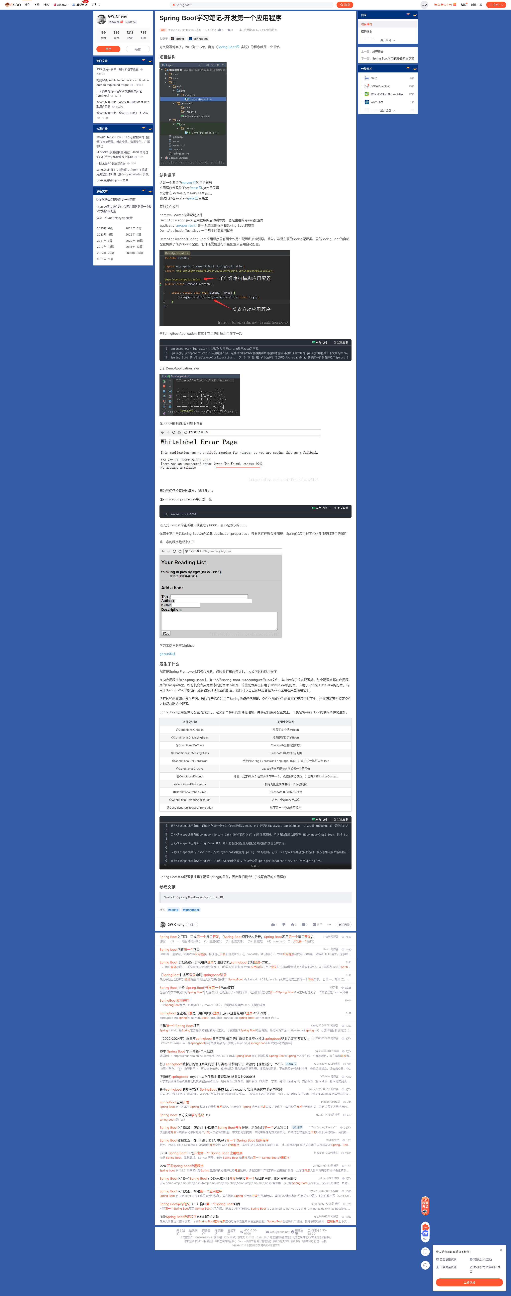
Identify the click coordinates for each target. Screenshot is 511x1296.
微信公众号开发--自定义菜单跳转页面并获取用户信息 (122, 104)
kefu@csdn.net (279, 1232)
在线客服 (299, 1232)
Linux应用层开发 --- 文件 (112, 180)
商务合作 (206, 1232)
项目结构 (366, 24)
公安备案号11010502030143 (196, 1237)
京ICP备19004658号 (225, 1237)
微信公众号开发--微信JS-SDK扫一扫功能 (122, 115)
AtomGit (62, 4)
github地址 (167, 654)
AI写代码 (321, 342)
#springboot (191, 909)
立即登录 (469, 1282)
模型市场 (81, 4)
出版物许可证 (308, 1241)
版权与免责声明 (281, 1241)
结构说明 (366, 31)
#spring (173, 909)
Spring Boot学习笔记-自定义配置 (393, 58)
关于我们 (180, 1232)
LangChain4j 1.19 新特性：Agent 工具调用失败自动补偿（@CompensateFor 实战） (123, 172)
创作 (496, 4)
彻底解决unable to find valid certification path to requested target (122, 82)
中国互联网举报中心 (225, 1241)
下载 (37, 4)
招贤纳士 (193, 1232)
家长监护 (189, 1241)
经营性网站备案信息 (281, 1237)
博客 (27, 4)
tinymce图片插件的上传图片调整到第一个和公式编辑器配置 (124, 209)
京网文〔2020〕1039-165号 (253, 1237)
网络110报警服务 (204, 1241)
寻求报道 (219, 1232)
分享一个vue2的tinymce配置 (114, 218)
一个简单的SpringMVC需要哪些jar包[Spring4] (119, 93)
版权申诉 (295, 1241)
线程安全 (377, 51)
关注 (192, 924)
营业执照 (322, 1241)
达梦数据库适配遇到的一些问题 (116, 199)
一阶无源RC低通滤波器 (116, 163)
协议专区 (231, 1232)
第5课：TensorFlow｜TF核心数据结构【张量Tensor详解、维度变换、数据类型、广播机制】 (123, 141)
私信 (138, 49)
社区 (46, 4)
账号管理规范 (264, 1241)
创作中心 (476, 4)
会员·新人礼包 (443, 4)
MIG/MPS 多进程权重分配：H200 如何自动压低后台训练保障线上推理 (122, 154)
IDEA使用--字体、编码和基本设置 (117, 71)
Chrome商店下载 (247, 1241)
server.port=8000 (183, 514)
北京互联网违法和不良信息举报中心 (312, 1237)
